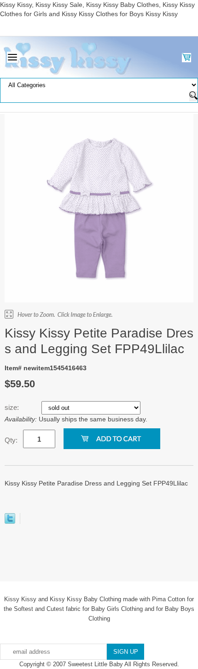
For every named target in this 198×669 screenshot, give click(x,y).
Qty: (11, 440)
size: (13, 407)
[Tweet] (10, 521)
